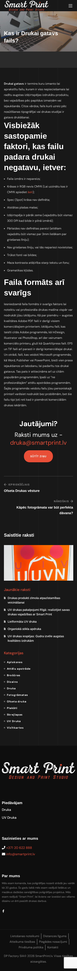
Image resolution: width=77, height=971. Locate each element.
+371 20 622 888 (19, 848)
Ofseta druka (17, 701)
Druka (11, 688)
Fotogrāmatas (17, 695)
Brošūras (13, 675)
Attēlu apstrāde (19, 668)
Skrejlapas (15, 714)
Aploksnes (15, 662)
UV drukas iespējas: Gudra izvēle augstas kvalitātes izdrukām (36, 638)
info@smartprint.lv (20, 854)
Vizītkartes (15, 727)
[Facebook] (3, 911)
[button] (38, 456)
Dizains (12, 681)
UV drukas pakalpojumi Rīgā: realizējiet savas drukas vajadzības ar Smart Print (39, 612)
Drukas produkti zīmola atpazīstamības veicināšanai (34, 600)
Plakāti (12, 708)
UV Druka (14, 721)
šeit (30, 192)
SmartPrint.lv (44, 956)
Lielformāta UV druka (22, 621)
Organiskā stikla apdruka (24, 628)
